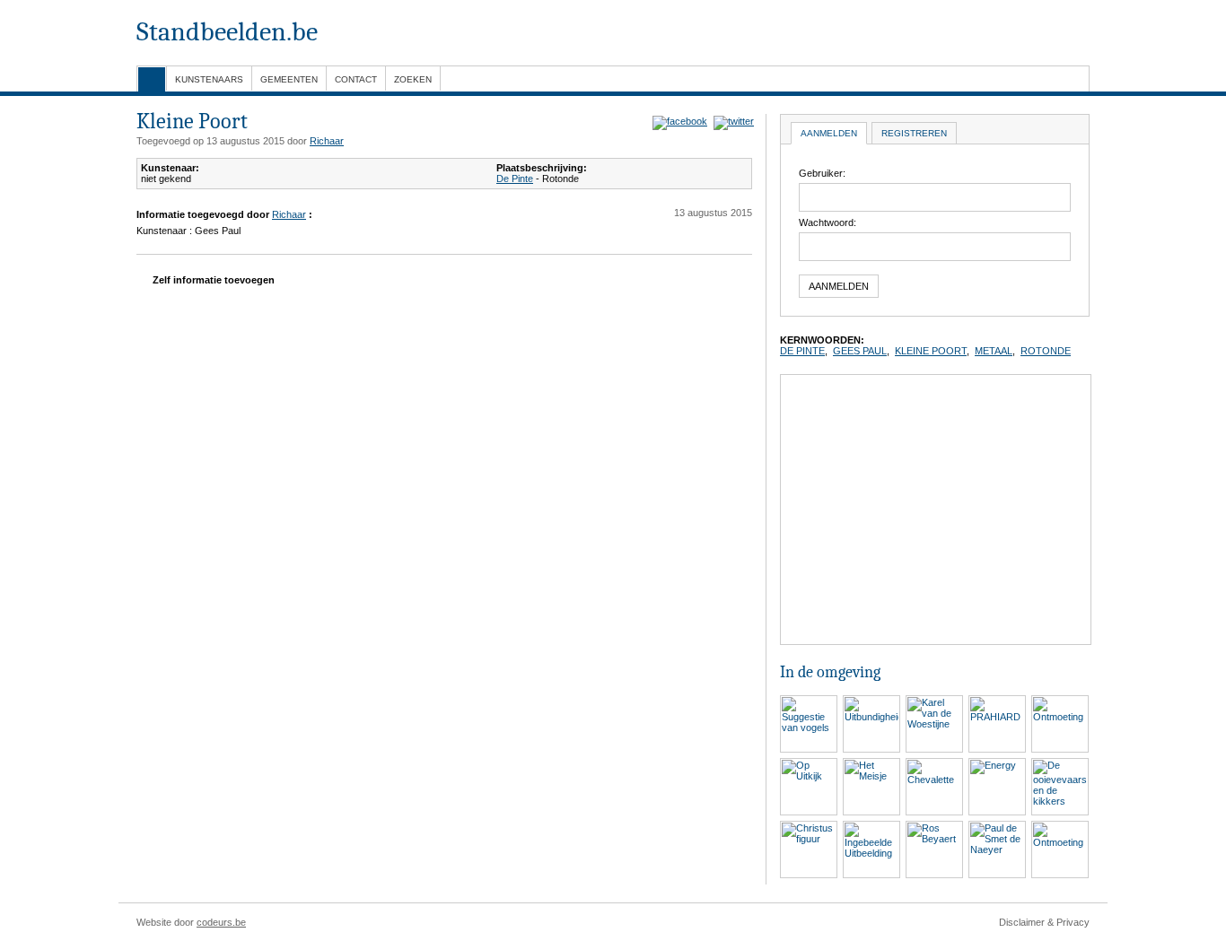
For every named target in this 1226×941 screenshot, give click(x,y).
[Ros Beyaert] (934, 826)
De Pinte (514, 178)
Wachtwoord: (827, 222)
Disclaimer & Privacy (1044, 922)
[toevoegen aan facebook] (678, 121)
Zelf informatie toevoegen (212, 279)
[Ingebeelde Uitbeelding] (871, 826)
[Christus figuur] (808, 826)
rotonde (1045, 350)
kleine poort (931, 350)
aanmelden (829, 133)
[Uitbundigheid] (871, 700)
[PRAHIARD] (997, 700)
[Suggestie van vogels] (808, 700)
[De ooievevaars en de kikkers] (1060, 763)
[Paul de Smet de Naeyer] (997, 826)
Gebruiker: (822, 173)
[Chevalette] (934, 763)
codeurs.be (221, 922)
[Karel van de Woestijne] (934, 700)
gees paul (860, 350)
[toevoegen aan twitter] (732, 121)
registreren (914, 133)
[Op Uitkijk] (808, 763)
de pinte (802, 350)
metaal (993, 350)
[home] (151, 79)
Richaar (327, 140)
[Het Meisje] (871, 763)
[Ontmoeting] (1060, 700)
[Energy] (997, 763)
